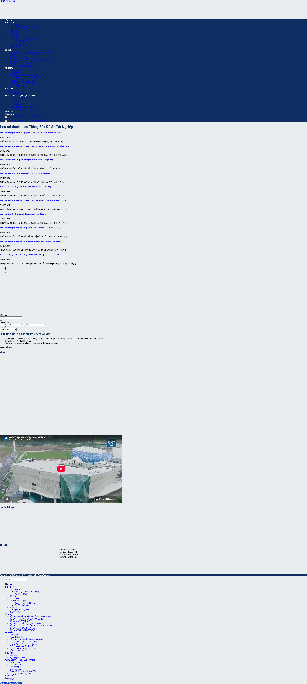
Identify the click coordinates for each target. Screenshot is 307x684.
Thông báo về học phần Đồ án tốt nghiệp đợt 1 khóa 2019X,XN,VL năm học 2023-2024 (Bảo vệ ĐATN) (33, 200)
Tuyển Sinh (14, 70)
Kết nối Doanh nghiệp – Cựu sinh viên (20, 95)
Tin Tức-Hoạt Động (18, 36)
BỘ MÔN (8, 50)
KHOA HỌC (9, 89)
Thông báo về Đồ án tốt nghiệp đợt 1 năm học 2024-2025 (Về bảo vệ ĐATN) (25, 173)
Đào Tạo (13, 32)
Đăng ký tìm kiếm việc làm (20, 109)
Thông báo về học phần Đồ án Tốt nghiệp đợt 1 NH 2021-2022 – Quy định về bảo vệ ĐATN (29, 255)
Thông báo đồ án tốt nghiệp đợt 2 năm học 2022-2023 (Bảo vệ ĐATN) (23, 214)
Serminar (13, 91)
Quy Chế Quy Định (21, 45)
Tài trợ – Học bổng (17, 98)
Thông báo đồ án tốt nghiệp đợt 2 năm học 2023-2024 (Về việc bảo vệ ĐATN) (25, 187)
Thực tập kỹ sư (16, 100)
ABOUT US (9, 111)
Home (9, 20)
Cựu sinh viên (15, 104)
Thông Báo (14, 34)
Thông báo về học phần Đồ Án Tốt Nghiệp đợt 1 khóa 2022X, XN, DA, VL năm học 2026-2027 (30, 133)
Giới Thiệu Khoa (16, 25)
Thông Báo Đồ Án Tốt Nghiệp (22, 82)
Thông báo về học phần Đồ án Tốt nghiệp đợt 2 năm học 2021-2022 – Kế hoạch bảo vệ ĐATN (30, 241)
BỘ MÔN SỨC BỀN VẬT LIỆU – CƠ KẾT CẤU (28, 59)
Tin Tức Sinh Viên (21, 41)
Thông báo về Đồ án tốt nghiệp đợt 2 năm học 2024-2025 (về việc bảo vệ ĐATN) (26, 160)
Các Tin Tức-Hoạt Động (24, 38)
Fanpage (10, 114)
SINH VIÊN (9, 68)
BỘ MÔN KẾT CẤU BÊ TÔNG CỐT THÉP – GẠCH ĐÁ (32, 61)
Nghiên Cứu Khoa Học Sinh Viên (23, 84)
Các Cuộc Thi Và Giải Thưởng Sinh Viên (26, 75)
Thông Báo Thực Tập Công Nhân (23, 77)
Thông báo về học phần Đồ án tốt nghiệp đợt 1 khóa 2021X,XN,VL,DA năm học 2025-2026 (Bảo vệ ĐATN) (34, 146)
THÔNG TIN (9, 23)
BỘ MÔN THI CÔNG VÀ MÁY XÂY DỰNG (26, 54)
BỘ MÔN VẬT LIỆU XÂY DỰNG (22, 66)
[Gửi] (1, 320)
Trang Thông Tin (17, 73)
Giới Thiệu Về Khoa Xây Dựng (26, 27)
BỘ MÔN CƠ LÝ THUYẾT (20, 57)
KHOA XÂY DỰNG (7, 1)
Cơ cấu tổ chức (20, 29)
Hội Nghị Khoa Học (17, 93)
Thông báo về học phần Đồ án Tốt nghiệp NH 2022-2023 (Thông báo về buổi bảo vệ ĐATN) (30, 228)
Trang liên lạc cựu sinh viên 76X (23, 107)
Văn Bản (13, 43)
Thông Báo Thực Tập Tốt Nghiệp (24, 79)
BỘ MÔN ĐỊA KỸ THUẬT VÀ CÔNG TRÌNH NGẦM (30, 52)
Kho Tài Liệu (15, 48)
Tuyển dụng (14, 102)
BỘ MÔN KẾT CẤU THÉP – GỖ (22, 64)
